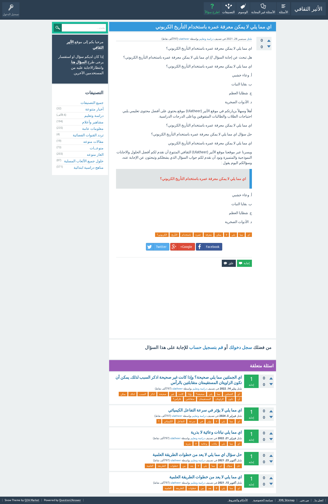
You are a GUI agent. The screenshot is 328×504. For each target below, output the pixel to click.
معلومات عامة (93, 129)
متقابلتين (190, 399)
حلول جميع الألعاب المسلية (84, 161)
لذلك (132, 394)
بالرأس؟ (177, 399)
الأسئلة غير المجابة (263, 12)
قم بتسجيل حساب (206, 347)
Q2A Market (32, 500)
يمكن (218, 234)
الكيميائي (168, 421)
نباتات (214, 443)
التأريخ (174, 234)
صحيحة (162, 394)
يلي (233, 234)
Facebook (212, 247)
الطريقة (162, 465)
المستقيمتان (205, 399)
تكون (230, 399)
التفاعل (181, 421)
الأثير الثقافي (308, 9)
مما (241, 234)
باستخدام (186, 234)
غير (172, 394)
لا (226, 234)
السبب (142, 394)
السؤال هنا (79, 62)
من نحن (304, 500)
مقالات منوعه (93, 141)
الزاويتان (219, 399)
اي (248, 234)
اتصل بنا (319, 500)
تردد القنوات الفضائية (88, 135)
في (201, 421)
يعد (191, 465)
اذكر (152, 394)
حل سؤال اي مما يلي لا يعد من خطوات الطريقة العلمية (197, 454)
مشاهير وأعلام (93, 122)
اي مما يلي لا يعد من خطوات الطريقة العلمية (205, 476)
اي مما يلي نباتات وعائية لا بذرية (216, 432)
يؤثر (209, 421)
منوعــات (97, 148)
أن (239, 399)
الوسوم (243, 12)
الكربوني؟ (162, 234)
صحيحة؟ (200, 394)
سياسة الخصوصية (263, 500)
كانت (181, 394)
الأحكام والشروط (238, 500)
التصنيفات (228, 12)
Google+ (186, 247)
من (184, 465)
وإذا (189, 394)
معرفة (209, 234)
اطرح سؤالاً (212, 12)
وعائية (204, 443)
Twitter (161, 247)
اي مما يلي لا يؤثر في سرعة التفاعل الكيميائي (205, 410)
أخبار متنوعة (94, 109)
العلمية (150, 465)
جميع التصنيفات (92, 103)
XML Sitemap (287, 500)
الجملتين (229, 394)
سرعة (192, 421)
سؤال (229, 465)
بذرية (188, 443)
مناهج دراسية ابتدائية (89, 167)
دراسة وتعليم (206, 38)
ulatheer (177, 388)
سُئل (249, 38)
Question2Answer (70, 500)
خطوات (174, 465)
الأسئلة (283, 12)
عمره (198, 234)
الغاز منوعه (95, 154)
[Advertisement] (193, 302)
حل (238, 465)
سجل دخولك (240, 347)
